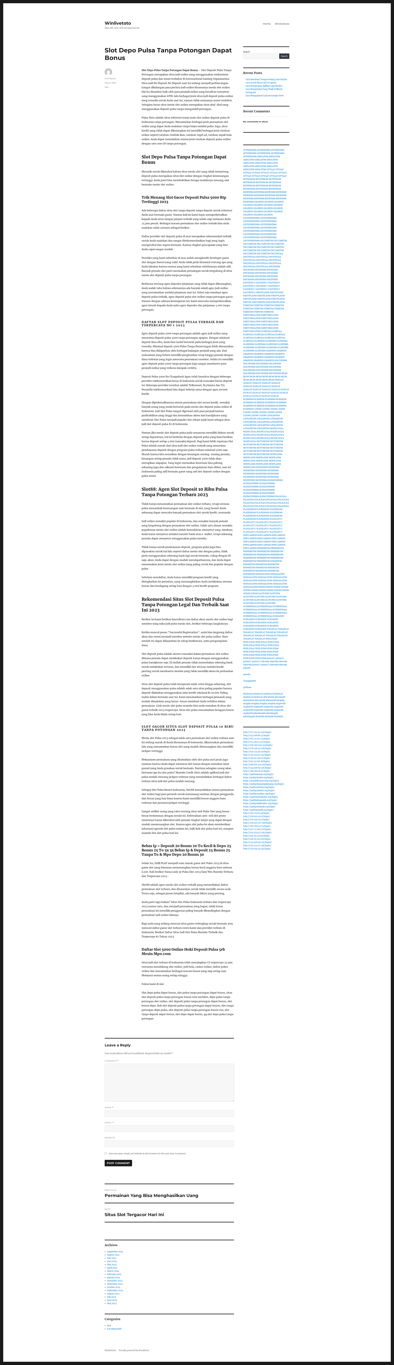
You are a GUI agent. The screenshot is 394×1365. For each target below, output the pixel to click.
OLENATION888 (275, 480)
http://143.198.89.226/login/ (257, 768)
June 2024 (112, 1261)
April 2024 (112, 1268)
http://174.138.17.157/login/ (256, 742)
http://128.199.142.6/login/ (256, 816)
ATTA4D (271, 169)
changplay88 (249, 681)
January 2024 (113, 1277)
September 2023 (115, 1290)
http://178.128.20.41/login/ (256, 819)
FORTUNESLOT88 (252, 315)
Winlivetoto (118, 23)
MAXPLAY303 (276, 428)
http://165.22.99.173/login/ (256, 738)
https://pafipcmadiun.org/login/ (259, 793)
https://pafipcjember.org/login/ (259, 790)
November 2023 (115, 1284)
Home (267, 23)
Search (246, 52)
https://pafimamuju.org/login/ (258, 774)
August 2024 (113, 1255)
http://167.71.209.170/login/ (257, 829)
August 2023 (113, 1293)
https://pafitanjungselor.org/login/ (260, 797)
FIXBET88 (248, 305)
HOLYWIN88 (281, 360)
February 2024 (114, 1274)
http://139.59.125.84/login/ (256, 835)
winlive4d (248, 694)
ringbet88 (280, 703)
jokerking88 (259, 713)
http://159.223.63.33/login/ (256, 813)
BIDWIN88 (248, 192)
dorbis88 (260, 716)
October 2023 (113, 1287)
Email (109, 1122)
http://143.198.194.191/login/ (257, 842)
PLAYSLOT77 (276, 519)
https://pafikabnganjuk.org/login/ (260, 800)
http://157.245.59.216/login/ (257, 732)
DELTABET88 (266, 240)
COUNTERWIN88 (251, 218)
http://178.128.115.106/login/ (257, 748)
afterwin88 (268, 697)
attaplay (281, 700)
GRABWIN (271, 350)
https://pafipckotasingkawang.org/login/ (263, 784)
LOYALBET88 (273, 415)
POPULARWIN (250, 535)
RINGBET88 (276, 561)
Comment (112, 1061)
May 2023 (112, 1303)
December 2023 (114, 1280)
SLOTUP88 (264, 593)
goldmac (247, 687)
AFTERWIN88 (250, 150)
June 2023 (112, 1300)
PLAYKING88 (249, 509)
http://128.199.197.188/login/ (257, 823)
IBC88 (284, 373)
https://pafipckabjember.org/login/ (260, 803)
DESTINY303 (277, 253)
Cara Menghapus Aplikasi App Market (264, 86)
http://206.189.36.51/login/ (256, 771)
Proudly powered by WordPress (134, 1350)
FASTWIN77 (249, 282)
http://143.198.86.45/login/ (256, 735)
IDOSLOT (279, 380)
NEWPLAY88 (276, 454)
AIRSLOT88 (262, 156)
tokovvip (265, 661)
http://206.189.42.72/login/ (256, 826)
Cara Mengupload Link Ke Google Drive (265, 95)
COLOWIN (259, 202)
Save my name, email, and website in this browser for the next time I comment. (147, 1153)
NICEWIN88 (261, 467)
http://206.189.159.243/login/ (258, 745)
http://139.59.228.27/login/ (256, 758)
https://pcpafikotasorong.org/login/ (261, 780)
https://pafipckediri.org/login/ (258, 777)
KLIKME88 (248, 399)
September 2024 (115, 1251)
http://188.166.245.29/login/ (257, 764)
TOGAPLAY (272, 629)
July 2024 (111, 1258)
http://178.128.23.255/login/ (257, 848)
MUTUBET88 (263, 441)
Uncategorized (114, 1329)
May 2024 (112, 1264)
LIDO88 (257, 409)
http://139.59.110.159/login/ (257, 839)
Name (109, 1107)
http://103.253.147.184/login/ (257, 832)
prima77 (271, 658)
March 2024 (113, 1271)
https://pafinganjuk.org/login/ (258, 810)
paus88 (246, 668)
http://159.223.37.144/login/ (257, 755)
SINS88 (261, 587)
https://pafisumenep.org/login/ (259, 787)
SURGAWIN (278, 616)
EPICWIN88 (274, 266)
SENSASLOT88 (262, 574)
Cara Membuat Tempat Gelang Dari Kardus (266, 79)
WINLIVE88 (261, 648)
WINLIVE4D (271, 638)
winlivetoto (110, 78)
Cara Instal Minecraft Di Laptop (261, 82)
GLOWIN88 (259, 341)
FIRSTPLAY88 (262, 292)
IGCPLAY (275, 389)
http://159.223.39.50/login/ (256, 751)
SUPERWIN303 (250, 606)
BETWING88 (249, 179)
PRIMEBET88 (263, 548)
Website (110, 1137)
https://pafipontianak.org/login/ (259, 806)
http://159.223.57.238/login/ (257, 845)
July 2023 (111, 1297)
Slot (107, 87)
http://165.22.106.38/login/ (256, 761)
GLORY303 (266, 331)
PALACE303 (280, 496)
